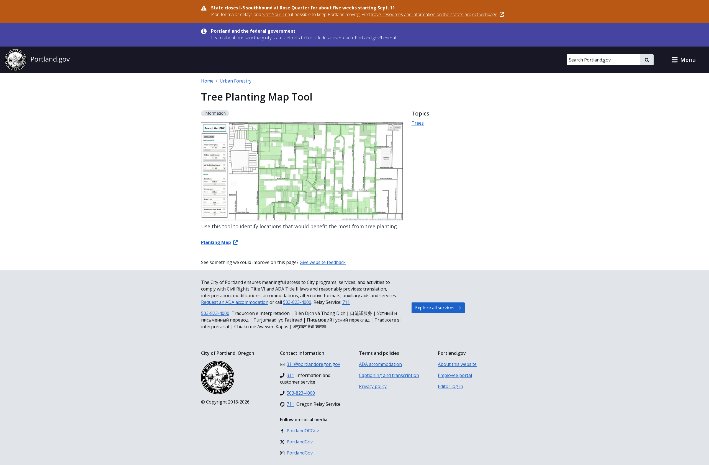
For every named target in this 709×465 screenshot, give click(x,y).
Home (207, 81)
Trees (418, 123)
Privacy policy (373, 386)
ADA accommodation (380, 364)
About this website (457, 364)
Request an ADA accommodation (234, 302)
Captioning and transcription (389, 375)
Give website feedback (323, 262)
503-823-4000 (297, 302)
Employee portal (455, 375)
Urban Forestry (235, 81)
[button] (683, 60)
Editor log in (450, 386)
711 (346, 302)
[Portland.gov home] (37, 60)
